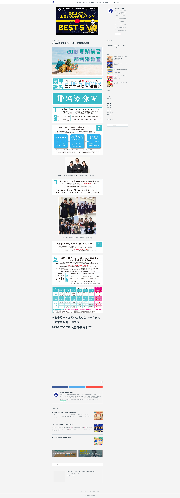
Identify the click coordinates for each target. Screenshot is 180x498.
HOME (74, 2)
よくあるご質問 (106, 2)
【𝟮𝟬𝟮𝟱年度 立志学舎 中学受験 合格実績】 (63, 424)
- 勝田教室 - (99, 2)
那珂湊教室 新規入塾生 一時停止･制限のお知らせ (64, 412)
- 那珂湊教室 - (91, 2)
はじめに (85, 2)
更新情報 (79, 2)
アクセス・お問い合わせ (117, 2)
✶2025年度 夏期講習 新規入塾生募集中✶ (62, 437)
